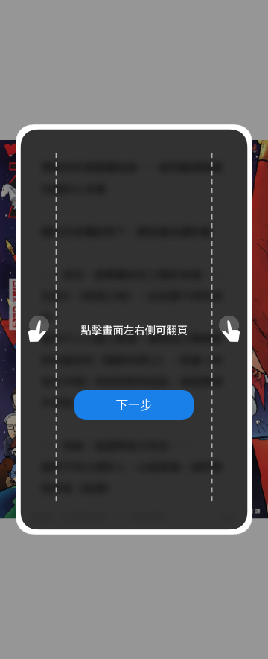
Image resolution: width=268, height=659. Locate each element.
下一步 (134, 404)
